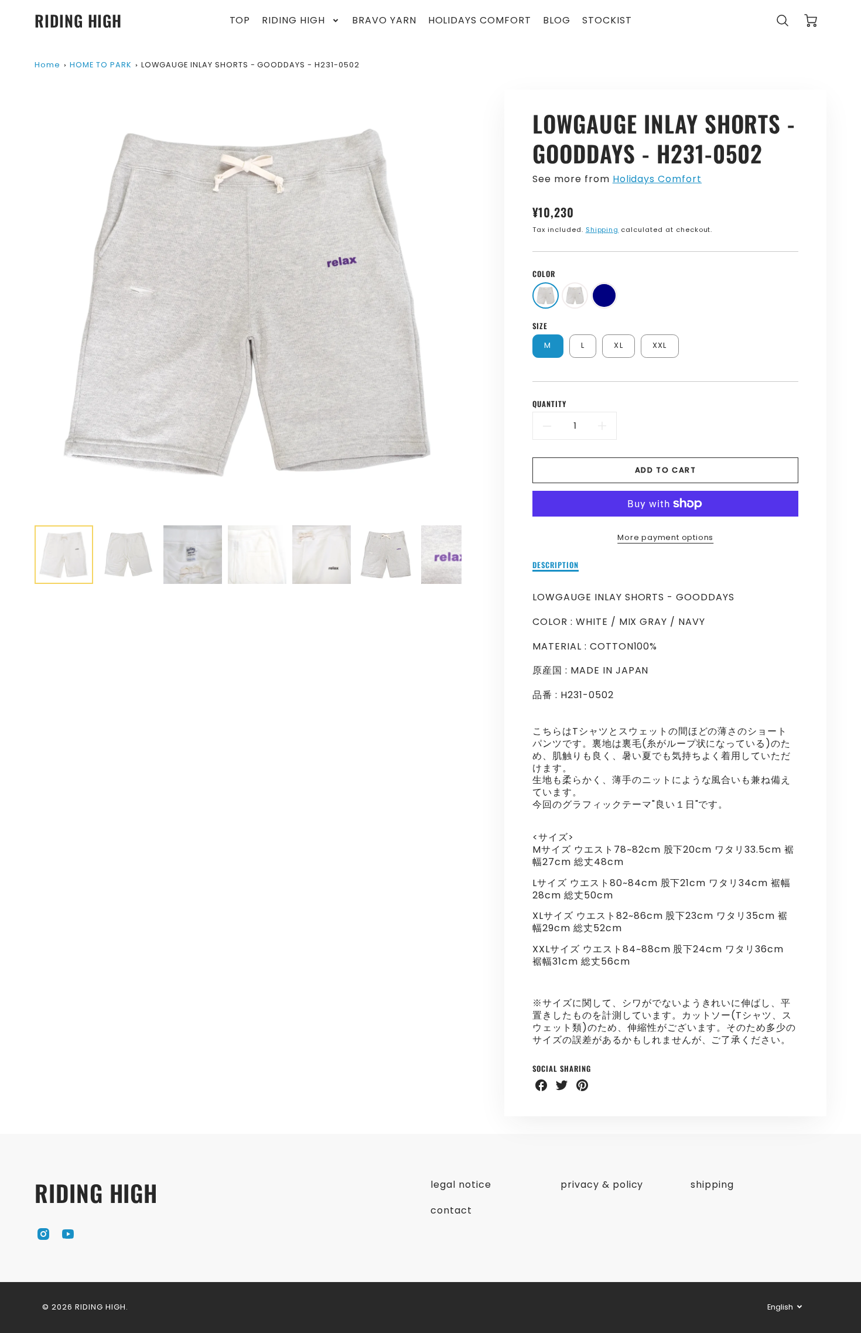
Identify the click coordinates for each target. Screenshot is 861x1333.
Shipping (602, 229)
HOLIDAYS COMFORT (479, 21)
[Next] (470, 303)
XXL (659, 345)
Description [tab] (555, 565)
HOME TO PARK (101, 65)
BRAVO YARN (384, 21)
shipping (712, 1184)
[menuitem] (240, 21)
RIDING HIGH (293, 21)
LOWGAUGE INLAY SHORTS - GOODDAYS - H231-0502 (250, 65)
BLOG (556, 21)
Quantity (549, 404)
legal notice (460, 1184)
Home (47, 65)
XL (618, 345)
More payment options (665, 537)
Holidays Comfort (657, 179)
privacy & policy (602, 1184)
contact (451, 1210)
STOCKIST (607, 21)
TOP (240, 21)
